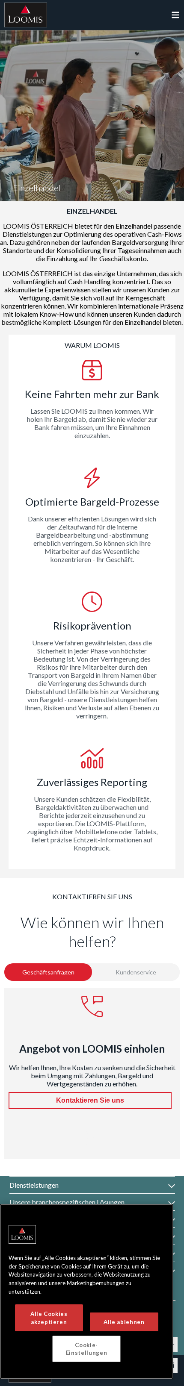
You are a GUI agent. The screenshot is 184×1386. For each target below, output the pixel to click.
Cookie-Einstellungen (86, 1349)
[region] (86, 1291)
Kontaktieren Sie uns (90, 1100)
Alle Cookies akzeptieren (49, 1317)
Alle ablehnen (124, 1321)
